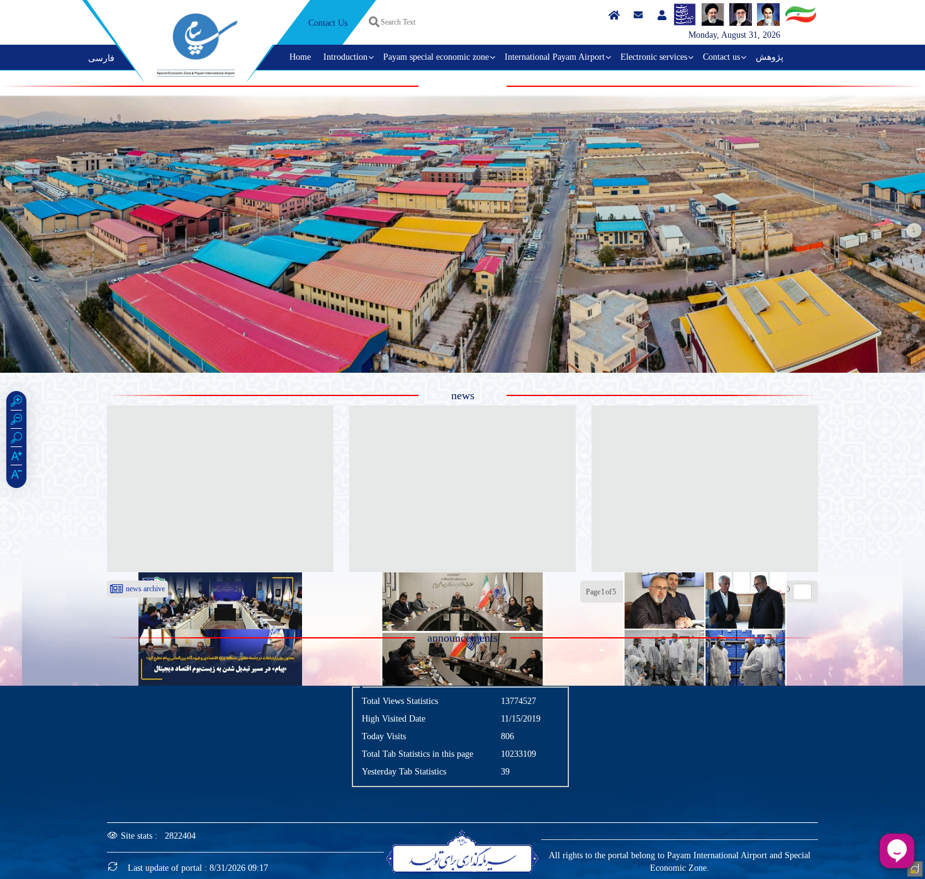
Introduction (345, 57)
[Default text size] (16, 476)
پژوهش (769, 57)
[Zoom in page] (16, 403)
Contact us (721, 57)
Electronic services (653, 57)
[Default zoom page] (16, 439)
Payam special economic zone (436, 57)
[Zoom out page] (16, 421)
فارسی (101, 58)
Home (300, 57)
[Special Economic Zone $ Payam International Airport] (197, 45)
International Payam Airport (555, 57)
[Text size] (16, 457)
